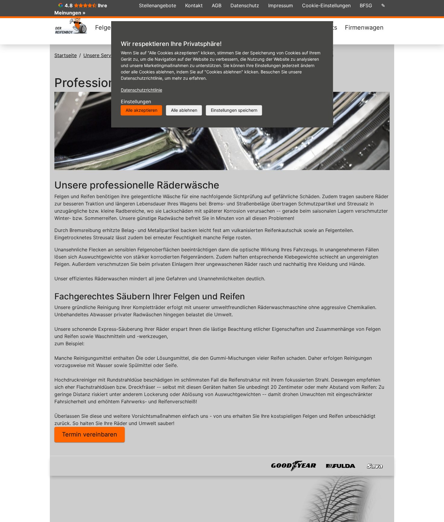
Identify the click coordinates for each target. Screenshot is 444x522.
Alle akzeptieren (141, 110)
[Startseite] (71, 24)
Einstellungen (136, 101)
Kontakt (194, 5)
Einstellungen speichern (234, 110)
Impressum (280, 5)
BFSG (366, 5)
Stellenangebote (157, 5)
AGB (216, 5)
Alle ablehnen (184, 110)
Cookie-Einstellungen (326, 5)
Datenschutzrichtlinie (141, 89)
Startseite (65, 55)
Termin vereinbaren (89, 434)
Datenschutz (244, 5)
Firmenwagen (364, 27)
